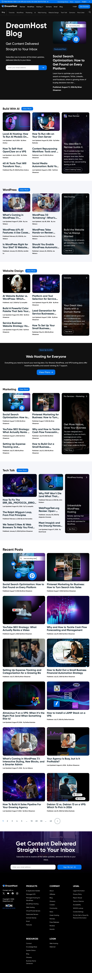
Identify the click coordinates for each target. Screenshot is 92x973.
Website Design (54, 12)
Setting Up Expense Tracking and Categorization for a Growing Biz (14, 448)
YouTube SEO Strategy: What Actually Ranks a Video (16, 432)
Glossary (52, 901)
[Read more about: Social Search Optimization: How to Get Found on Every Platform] (69, 32)
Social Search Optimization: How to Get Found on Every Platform (69, 62)
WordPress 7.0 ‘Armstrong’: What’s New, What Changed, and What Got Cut (44, 219)
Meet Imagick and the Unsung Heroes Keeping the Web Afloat (50, 527)
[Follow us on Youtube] (9, 893)
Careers (52, 905)
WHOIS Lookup (78, 908)
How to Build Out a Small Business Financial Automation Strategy (45, 448)
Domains (49, 7)
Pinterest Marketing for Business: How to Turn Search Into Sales (45, 417)
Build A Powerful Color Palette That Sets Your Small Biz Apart (15, 311)
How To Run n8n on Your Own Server (43, 135)
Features (29, 925)
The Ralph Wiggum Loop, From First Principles (17, 514)
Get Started (84, 6)
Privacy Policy (77, 894)
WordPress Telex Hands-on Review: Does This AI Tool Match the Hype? (46, 234)
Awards (52, 929)
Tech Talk (64, 12)
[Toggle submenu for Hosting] (42, 7)
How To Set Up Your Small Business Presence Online (43, 328)
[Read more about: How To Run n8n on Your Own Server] (46, 121)
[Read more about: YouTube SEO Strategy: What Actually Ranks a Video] (24, 610)
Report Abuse (77, 898)
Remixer (22, 7)
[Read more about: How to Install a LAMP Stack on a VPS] (68, 696)
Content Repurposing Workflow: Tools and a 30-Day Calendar (45, 151)
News (71, 2)
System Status (30, 950)
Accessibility (77, 905)
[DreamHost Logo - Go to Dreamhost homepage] (9, 6)
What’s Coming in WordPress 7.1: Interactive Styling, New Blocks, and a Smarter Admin (23, 761)
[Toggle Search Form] (90, 12)
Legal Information (79, 891)
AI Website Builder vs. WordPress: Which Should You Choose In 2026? (15, 300)
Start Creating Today (73, 169)
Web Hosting (42, 12)
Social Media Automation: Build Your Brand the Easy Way (45, 166)
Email (55, 7)
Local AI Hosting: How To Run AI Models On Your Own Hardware (15, 136)
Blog (61, 7)
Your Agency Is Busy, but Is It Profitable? (63, 760)
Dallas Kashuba (30, 722)
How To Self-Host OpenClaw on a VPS (14, 150)
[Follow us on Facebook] (13, 893)
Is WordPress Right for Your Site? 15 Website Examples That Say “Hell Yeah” (15, 249)
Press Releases (54, 922)
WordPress (30, 7)
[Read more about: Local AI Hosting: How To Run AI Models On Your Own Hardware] (16, 121)
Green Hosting (54, 915)
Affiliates (52, 894)
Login (75, 6)
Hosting (38, 7)
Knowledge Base (63, 2)
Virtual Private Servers (33, 911)
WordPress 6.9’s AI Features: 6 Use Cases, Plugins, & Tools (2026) (16, 232)
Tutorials (11, 12)
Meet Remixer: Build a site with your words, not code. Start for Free (25, 1)
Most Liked (80, 12)
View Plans (44, 372)
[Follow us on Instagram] (18, 893)
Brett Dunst (42, 532)
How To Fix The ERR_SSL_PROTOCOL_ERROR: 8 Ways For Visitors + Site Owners (20, 504)
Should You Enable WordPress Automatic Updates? (44, 247)
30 (41, 821)
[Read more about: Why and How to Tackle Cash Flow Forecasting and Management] (68, 610)
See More (68, 250)
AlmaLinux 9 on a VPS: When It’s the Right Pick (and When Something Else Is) (23, 715)
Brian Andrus (24, 170)
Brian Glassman (27, 531)
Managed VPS (30, 894)
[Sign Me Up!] (43, 67)
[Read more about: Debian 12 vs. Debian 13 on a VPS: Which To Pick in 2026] (68, 787)
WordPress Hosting (32, 904)
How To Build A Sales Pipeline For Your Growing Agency (22, 806)
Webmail (52, 947)
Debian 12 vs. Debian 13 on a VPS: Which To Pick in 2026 (66, 806)
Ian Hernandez (27, 519)
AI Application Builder (33, 891)
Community (53, 908)
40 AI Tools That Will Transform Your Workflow (14, 166)
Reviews (52, 926)
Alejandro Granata (45, 517)
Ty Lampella (23, 302)
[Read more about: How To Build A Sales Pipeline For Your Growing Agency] (24, 787)
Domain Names (31, 918)
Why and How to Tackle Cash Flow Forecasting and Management (46, 432)
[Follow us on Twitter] (4, 893)
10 (32, 821)
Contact (29, 943)
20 (36, 821)
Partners (52, 919)
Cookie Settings (81, 911)
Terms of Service (78, 901)
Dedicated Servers (32, 914)
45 (51, 821)
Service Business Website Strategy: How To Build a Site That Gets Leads (16, 327)
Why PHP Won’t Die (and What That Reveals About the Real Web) (50, 498)
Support (77, 2)
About (52, 891)
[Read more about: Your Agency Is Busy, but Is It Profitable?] (68, 741)
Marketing (29, 12)
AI (35, 12)
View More (27, 109)
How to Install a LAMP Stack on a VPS (66, 714)
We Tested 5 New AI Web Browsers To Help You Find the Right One (18, 527)
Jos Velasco (29, 768)
